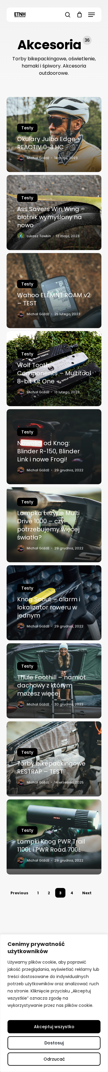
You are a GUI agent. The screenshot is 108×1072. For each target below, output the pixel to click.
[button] (91, 15)
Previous (19, 892)
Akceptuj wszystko (54, 1027)
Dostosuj (54, 1043)
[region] (54, 1003)
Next (87, 892)
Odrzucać (54, 1059)
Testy (27, 128)
